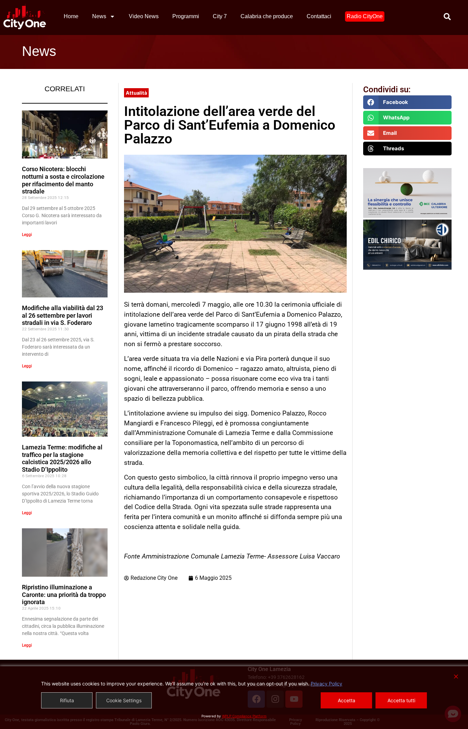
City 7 (220, 16)
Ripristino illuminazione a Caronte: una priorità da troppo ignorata (64, 594)
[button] (407, 102)
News (99, 16)
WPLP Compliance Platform (244, 716)
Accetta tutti (401, 700)
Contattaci (319, 16)
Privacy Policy (326, 683)
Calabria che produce (267, 16)
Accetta (346, 700)
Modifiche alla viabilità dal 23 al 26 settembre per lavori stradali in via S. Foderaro (62, 315)
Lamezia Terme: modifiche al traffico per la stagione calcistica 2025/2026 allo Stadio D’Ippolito (62, 458)
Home (71, 16)
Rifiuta (67, 700)
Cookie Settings (123, 700)
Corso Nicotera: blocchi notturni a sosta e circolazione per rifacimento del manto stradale (63, 180)
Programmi (185, 16)
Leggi (27, 234)
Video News (144, 16)
